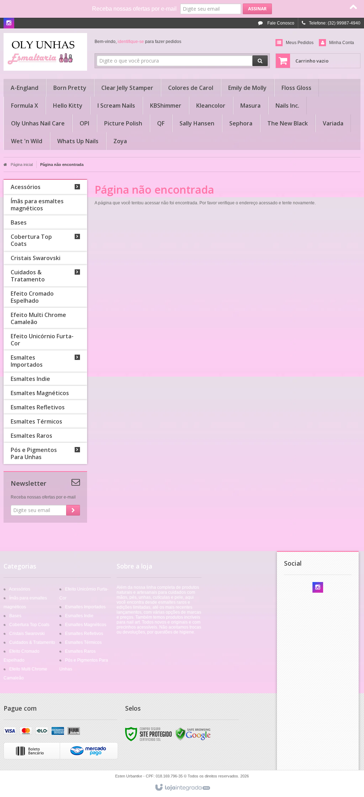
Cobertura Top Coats (29, 624)
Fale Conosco (280, 23)
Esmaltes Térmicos (83, 642)
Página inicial (22, 164)
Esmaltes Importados (85, 606)
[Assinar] (257, 9)
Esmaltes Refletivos (84, 633)
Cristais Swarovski (27, 633)
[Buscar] (260, 60)
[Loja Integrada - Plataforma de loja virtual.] (182, 788)
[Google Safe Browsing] (193, 733)
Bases (15, 615)
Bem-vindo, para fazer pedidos (138, 41)
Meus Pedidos (300, 42)
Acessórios (19, 589)
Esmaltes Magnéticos (85, 624)
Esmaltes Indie (79, 615)
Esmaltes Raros (80, 651)
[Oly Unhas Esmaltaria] (45, 52)
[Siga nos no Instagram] (9, 23)
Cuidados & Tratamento (32, 642)
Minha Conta (341, 42)
